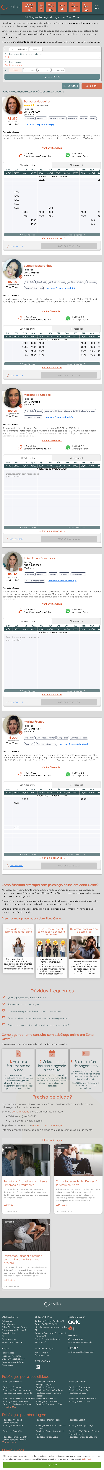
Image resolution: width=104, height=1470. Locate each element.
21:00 (24, 351)
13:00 (16, 200)
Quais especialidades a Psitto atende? (27, 997)
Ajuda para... (7, 1365)
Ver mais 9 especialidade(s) (40, 125)
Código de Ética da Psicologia (48, 1321)
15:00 (16, 208)
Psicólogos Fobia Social (46, 1398)
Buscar (93, 86)
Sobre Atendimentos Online (14, 1327)
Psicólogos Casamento (13, 1387)
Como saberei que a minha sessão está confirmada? (34, 1011)
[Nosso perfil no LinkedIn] (38, 1367)
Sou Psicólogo (41, 1352)
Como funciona (9, 1333)
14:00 (16, 204)
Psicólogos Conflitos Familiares (49, 1390)
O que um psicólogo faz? (13, 1359)
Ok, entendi (52, 1465)
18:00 (33, 220)
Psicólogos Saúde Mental (47, 1401)
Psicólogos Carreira (77, 1381)
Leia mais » (9, 1204)
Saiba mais (86, 1459)
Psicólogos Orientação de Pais (82, 1398)
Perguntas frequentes (12, 1355)
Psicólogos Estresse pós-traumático (19, 1398)
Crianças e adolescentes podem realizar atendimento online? (38, 1025)
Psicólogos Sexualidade (79, 1401)
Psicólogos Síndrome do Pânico (50, 1404)
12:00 (16, 196)
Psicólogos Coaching (45, 1387)
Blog (4, 1336)
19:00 (33, 224)
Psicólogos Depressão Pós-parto (17, 1393)
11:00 (16, 191)
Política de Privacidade (12, 1342)
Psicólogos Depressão (78, 1390)
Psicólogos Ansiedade (12, 1381)
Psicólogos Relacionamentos (16, 1401)
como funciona (20, 1111)
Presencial (77, 165)
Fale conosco (8, 1352)
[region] (52, 1460)
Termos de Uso (9, 1339)
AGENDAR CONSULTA (69, 246)
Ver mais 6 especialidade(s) (61, 288)
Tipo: (5, 49)
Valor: (5, 70)
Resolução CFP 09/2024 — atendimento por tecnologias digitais (51, 1325)
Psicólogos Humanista (13, 1425)
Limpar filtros (71, 86)
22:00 (25, 355)
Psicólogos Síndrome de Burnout (17, 1404)
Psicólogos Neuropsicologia (81, 1425)
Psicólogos (7, 1321)
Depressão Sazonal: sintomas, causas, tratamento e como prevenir (23, 1259)
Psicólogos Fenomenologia (48, 1419)
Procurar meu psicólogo (13, 1362)
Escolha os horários (13, 62)
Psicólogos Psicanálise (13, 1431)
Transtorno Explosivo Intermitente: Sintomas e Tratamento (26, 1183)
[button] (52, 997)
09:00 (25, 799)
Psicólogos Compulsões (79, 1387)
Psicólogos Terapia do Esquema (83, 1437)
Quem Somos (8, 1324)
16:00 (25, 212)
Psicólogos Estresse (77, 1393)
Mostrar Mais (10, 1407)
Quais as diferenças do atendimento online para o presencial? (39, 1018)
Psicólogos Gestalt (77, 1419)
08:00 (42, 179)
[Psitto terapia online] (52, 1304)
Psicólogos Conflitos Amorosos (16, 1390)
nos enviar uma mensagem (48, 1125)
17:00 (24, 216)
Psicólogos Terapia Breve (47, 1437)
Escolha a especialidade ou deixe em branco (23, 54)
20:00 (25, 347)
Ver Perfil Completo (52, 148)
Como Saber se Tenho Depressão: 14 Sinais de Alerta (78, 1183)
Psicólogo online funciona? (14, 1330)
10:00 (16, 803)
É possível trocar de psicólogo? (23, 1004)
